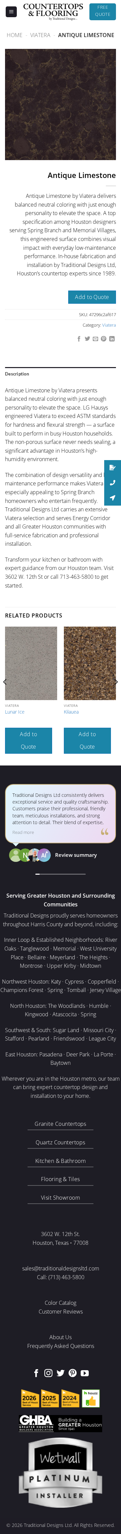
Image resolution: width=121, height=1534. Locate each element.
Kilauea (71, 712)
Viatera (40, 35)
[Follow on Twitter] (60, 1373)
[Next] (116, 695)
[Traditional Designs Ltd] (53, 11)
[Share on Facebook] (79, 339)
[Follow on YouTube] (85, 1373)
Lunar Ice (15, 712)
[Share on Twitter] (87, 339)
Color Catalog (60, 1302)
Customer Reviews (61, 1311)
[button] (11, 12)
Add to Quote (92, 297)
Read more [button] (23, 832)
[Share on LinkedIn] (112, 339)
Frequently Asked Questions (60, 1346)
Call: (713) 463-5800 (60, 1277)
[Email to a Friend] (95, 339)
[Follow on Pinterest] (73, 1373)
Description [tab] (17, 374)
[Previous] (5, 695)
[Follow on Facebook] (36, 1373)
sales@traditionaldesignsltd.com (60, 1268)
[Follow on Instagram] (48, 1373)
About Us (60, 1337)
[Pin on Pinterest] (103, 339)
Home (15, 35)
